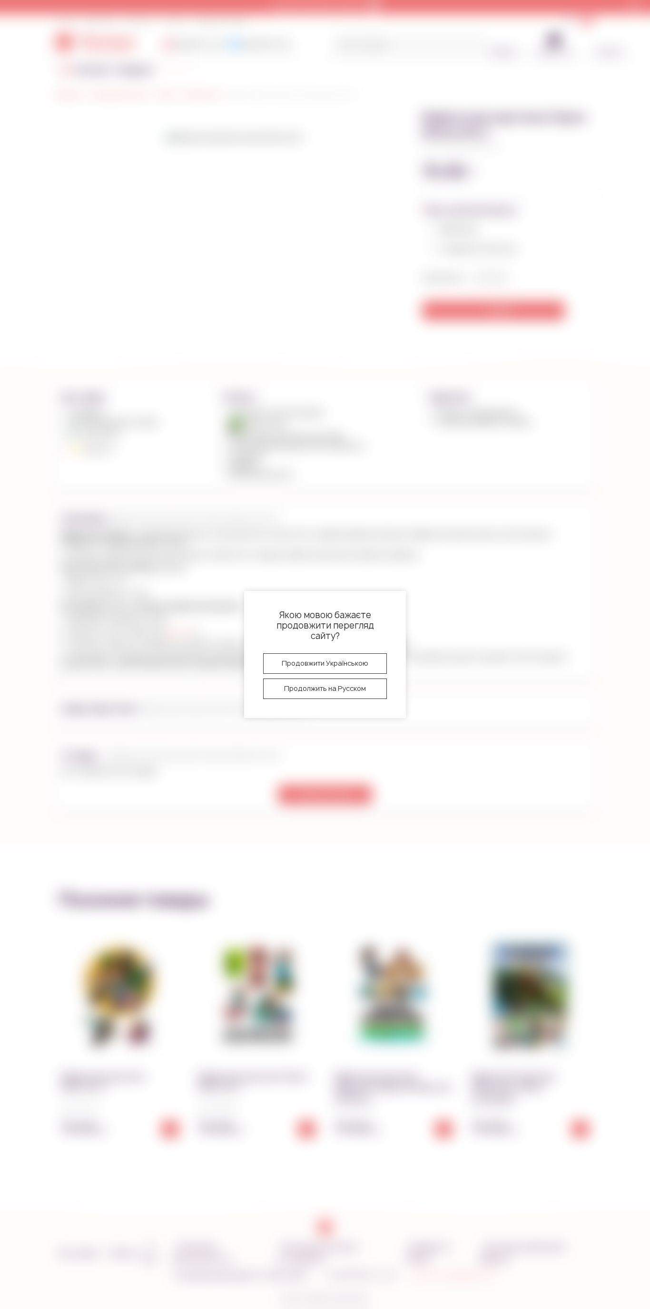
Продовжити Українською (325, 663)
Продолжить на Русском (325, 688)
